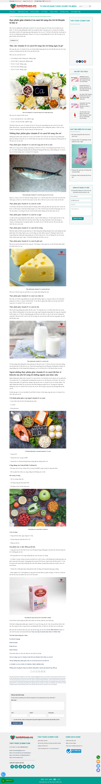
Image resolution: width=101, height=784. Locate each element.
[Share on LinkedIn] (42, 671)
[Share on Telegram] (44, 671)
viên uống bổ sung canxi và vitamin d (37, 682)
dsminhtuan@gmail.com (19, 750)
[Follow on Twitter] (82, 61)
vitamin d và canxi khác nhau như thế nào (54, 682)
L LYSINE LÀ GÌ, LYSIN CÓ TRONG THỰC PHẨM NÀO (26, 664)
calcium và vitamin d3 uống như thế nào (40, 679)
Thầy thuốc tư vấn (23, 11)
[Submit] (90, 6)
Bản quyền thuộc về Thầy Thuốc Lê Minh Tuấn (50, 782)
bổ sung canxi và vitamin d (45, 676)
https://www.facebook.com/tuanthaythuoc (20, 753)
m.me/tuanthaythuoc (54, 748)
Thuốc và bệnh (35, 11)
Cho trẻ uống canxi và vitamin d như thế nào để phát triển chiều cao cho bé (31, 657)
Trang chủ (12, 11)
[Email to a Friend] (36, 671)
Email (31, 712)
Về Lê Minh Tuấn (76, 11)
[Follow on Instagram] (77, 61)
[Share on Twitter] (34, 671)
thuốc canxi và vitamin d (61, 681)
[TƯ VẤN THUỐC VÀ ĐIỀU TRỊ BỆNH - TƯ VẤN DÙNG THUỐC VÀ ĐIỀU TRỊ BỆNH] (23, 6)
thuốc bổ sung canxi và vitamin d (28, 681)
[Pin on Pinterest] (39, 671)
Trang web (51, 712)
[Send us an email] (28, 766)
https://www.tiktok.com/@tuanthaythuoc (19, 755)
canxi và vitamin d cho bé (54, 679)
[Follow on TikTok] (80, 61)
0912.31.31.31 (18, 1)
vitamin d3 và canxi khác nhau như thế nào (34, 684)
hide (17, 40)
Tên (12, 712)
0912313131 (30, 1)
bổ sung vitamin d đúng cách (34, 678)
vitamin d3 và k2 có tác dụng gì (50, 684)
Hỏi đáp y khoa (64, 11)
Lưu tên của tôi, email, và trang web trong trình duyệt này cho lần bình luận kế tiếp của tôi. (37, 719)
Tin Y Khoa (44, 11)
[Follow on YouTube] (85, 61)
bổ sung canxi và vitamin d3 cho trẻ (20, 678)
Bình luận (14, 700)
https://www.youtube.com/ (16, 757)
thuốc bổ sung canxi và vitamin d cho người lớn (45, 681)
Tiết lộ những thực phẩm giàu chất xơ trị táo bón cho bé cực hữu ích (29, 660)
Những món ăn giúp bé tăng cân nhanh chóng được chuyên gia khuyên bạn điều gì (33, 668)
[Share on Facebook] (31, 671)
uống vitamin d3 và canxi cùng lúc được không (19, 682)
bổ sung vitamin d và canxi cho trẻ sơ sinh (22, 679)
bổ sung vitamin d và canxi (46, 678)
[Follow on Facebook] (12, 766)
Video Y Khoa (54, 11)
